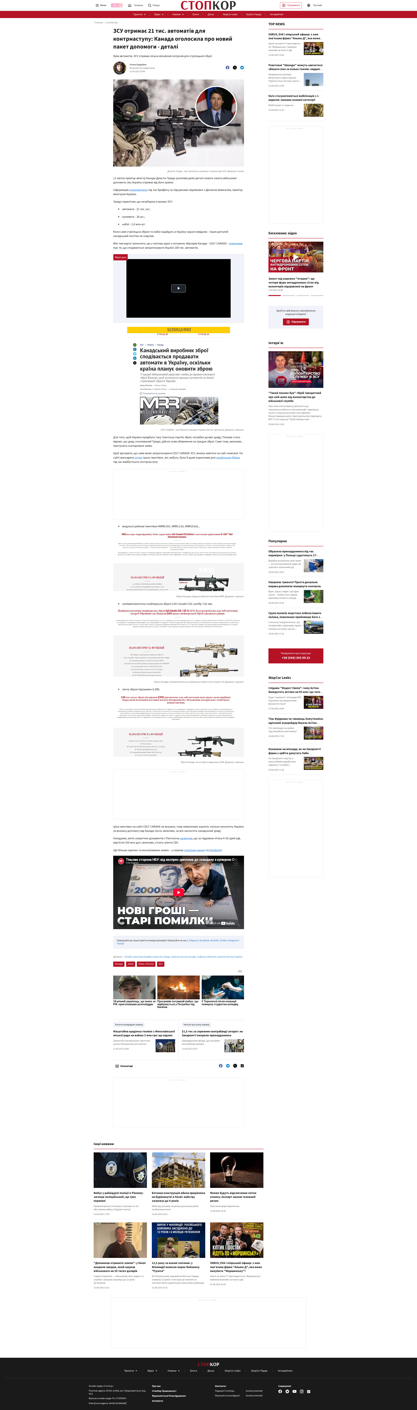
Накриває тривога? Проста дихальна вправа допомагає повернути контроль (294, 584)
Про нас (156, 1386)
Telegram (193, 940)
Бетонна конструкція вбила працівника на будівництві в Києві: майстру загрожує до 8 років (178, 1197)
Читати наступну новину (196, 1024)
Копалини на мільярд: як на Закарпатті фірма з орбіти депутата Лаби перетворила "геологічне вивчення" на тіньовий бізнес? (295, 755)
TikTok (119, 943)
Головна (98, 22)
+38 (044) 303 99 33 (296, 658)
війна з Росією (146, 964)
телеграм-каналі (194, 850)
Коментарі (126, 1066)
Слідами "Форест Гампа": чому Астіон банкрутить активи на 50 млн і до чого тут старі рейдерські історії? (294, 692)
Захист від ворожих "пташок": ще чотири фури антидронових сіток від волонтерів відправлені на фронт (293, 283)
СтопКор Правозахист (164, 1391)
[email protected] (118, 1403)
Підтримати (293, 5)
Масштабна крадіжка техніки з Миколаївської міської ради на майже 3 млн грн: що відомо (144, 1033)
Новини (176, 14)
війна (131, 964)
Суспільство (112, 22)
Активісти (157, 1401)
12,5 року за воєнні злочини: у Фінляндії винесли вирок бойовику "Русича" (176, 1267)
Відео (157, 14)
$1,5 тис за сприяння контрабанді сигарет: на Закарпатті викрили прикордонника (212, 1033)
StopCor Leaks (230, 14)
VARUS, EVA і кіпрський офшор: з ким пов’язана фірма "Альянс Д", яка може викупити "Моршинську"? (236, 1267)
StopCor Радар (253, 14)
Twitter (222, 940)
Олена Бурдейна (137, 64)
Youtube (214, 940)
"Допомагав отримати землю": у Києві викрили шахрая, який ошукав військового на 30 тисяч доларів (120, 1267)
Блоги (196, 14)
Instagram (232, 940)
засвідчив (186, 838)
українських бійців (228, 458)
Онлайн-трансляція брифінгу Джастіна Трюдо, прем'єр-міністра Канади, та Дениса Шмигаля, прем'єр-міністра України (183, 956)
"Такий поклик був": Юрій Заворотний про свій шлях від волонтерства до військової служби (294, 397)
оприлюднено (138, 190)
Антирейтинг (277, 14)
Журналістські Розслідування (169, 1396)
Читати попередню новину (129, 1024)
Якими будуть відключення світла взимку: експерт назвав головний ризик (233, 1197)
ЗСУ (161, 964)
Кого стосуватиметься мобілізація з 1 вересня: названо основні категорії (293, 98)
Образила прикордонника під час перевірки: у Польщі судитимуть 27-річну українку (292, 555)
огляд (138, 458)
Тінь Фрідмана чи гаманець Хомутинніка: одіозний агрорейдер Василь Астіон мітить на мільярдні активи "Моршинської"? (295, 725)
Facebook (215, 850)
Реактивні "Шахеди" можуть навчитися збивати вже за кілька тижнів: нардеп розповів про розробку (295, 69)
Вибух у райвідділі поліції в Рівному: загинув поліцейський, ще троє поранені (118, 1197)
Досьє (211, 14)
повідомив (235, 243)
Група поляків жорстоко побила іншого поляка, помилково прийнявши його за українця (295, 617)
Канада (119, 964)
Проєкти (137, 14)
